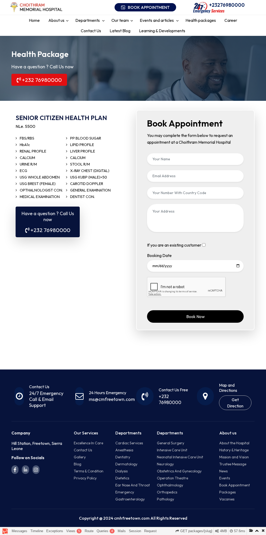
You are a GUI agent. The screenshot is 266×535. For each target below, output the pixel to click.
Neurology (165, 464)
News (223, 471)
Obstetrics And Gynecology (179, 471)
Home (34, 20)
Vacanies (226, 499)
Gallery (80, 457)
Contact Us (91, 30)
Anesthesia (124, 450)
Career (230, 20)
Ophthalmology (170, 485)
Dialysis (121, 471)
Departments (88, 20)
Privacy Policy (85, 478)
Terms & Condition (88, 471)
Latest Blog (120, 30)
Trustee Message (232, 464)
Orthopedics (167, 492)
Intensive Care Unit (172, 450)
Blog (77, 464)
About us (56, 20)
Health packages (200, 20)
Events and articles (157, 20)
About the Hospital (234, 443)
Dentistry (122, 457)
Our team (120, 20)
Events (224, 478)
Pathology (165, 499)
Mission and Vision (234, 457)
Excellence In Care (88, 443)
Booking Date (159, 255)
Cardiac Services (129, 443)
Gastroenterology (130, 499)
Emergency (124, 492)
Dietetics (122, 478)
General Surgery (170, 443)
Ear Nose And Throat (132, 485)
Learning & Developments (162, 30)
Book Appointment (234, 485)
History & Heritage (234, 450)
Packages (227, 492)
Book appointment (149, 7)
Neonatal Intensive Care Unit (180, 457)
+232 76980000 (41, 79)
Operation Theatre (172, 478)
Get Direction (235, 402)
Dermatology (126, 464)
